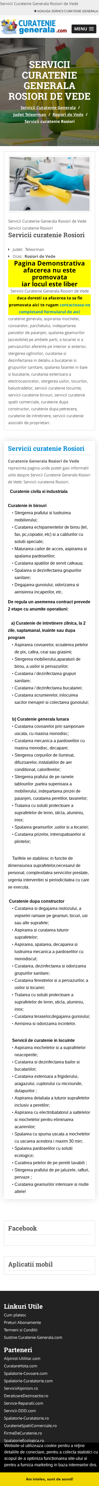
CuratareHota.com (20, 1365)
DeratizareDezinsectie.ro (26, 1395)
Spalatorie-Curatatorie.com (28, 1380)
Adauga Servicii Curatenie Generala (67, 11)
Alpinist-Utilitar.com (22, 1358)
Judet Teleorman (29, 114)
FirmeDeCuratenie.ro (23, 1433)
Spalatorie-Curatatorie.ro (26, 1418)
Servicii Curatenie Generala (48, 107)
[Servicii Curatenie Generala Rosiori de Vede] (49, 184)
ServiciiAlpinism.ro (21, 1388)
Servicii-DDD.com (20, 1410)
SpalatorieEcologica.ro (24, 1440)
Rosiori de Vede (68, 114)
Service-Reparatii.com (23, 1403)
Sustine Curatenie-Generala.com (33, 1337)
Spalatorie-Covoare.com (26, 1373)
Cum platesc (15, 1314)
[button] (84, 29)
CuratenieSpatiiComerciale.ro (30, 1425)
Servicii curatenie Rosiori (46, 448)
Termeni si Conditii (20, 1329)
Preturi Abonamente (22, 1322)
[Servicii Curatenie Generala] (34, 26)
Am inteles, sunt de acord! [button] (49, 1479)
